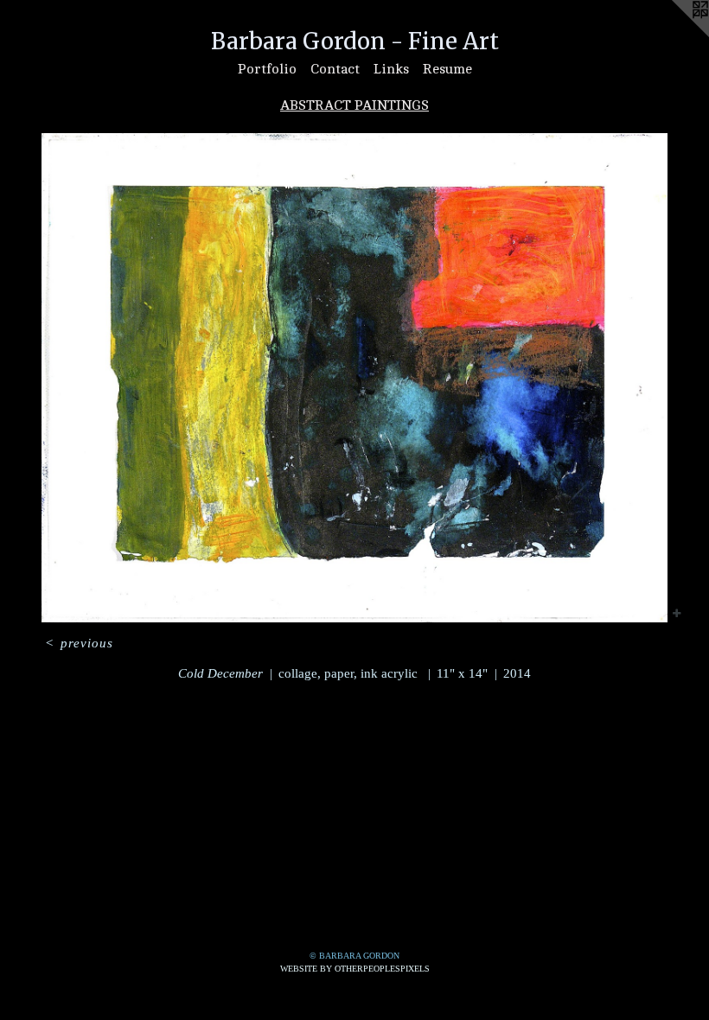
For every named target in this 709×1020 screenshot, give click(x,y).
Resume (447, 69)
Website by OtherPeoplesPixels (355, 968)
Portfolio (267, 69)
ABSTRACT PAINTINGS (354, 105)
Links (391, 69)
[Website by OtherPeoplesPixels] (674, 34)
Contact (335, 69)
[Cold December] (354, 377)
